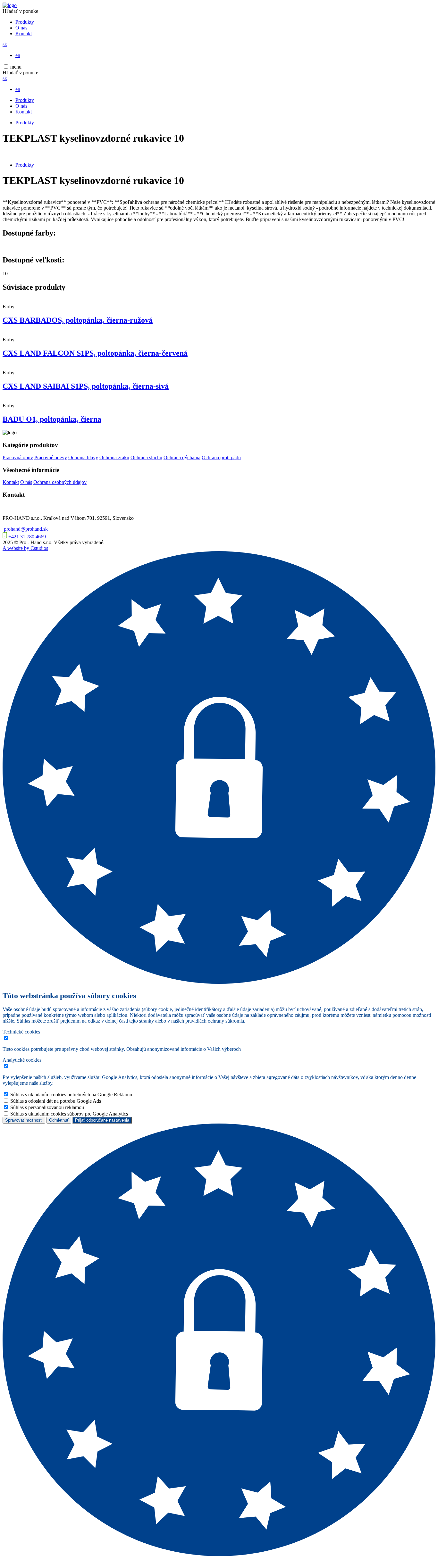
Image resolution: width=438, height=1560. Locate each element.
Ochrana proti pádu (221, 457)
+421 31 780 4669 (27, 536)
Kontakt (23, 33)
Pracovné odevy (50, 457)
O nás (21, 27)
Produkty (24, 22)
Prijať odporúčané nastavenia (102, 1120)
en (17, 55)
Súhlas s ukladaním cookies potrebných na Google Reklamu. (71, 1094)
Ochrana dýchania (182, 457)
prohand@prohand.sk (26, 529)
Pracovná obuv (18, 457)
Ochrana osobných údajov (60, 482)
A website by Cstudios (25, 548)
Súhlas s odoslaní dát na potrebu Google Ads (55, 1101)
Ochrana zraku (114, 457)
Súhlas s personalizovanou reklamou (47, 1107)
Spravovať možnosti (24, 1120)
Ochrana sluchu (146, 457)
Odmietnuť (59, 1120)
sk (5, 44)
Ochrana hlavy (83, 457)
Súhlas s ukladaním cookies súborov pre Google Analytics (69, 1113)
